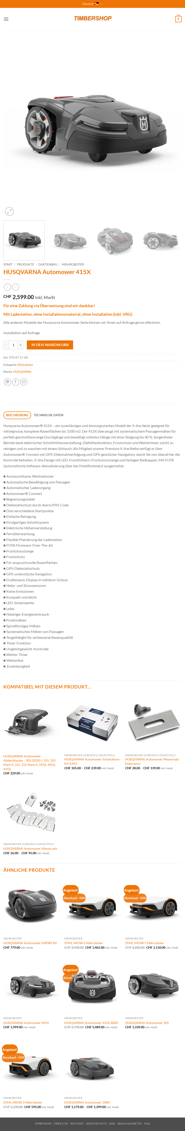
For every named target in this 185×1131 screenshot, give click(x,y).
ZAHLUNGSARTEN (129, 1123)
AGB (112, 1123)
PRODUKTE (25, 264)
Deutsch (88, 4)
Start (8, 264)
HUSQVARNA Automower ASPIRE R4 (30, 943)
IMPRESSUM (43, 1123)
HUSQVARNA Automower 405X (26, 1023)
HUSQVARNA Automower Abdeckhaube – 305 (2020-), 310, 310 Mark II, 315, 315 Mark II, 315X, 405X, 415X (29, 762)
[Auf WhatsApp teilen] (7, 382)
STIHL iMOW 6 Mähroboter (83, 943)
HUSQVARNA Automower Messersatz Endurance (152, 761)
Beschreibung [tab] (17, 415)
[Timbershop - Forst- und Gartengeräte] (92, 19)
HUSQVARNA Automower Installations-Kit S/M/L (92, 761)
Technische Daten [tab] (48, 415)
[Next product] (7, 287)
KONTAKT (77, 1123)
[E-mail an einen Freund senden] (24, 382)
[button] (6, 19)
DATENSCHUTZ (96, 1123)
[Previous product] (15, 287)
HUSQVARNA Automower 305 (147, 1023)
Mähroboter (73, 264)
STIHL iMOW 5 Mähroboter (144, 943)
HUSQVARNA (22, 371)
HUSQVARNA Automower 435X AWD (91, 1023)
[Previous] (13, 128)
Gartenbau (48, 264)
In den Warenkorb (50, 345)
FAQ (147, 1123)
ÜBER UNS (61, 1123)
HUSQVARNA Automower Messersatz (30, 848)
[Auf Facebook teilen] (15, 382)
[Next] (172, 128)
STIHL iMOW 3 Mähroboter (22, 1102)
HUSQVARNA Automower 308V (87, 1102)
